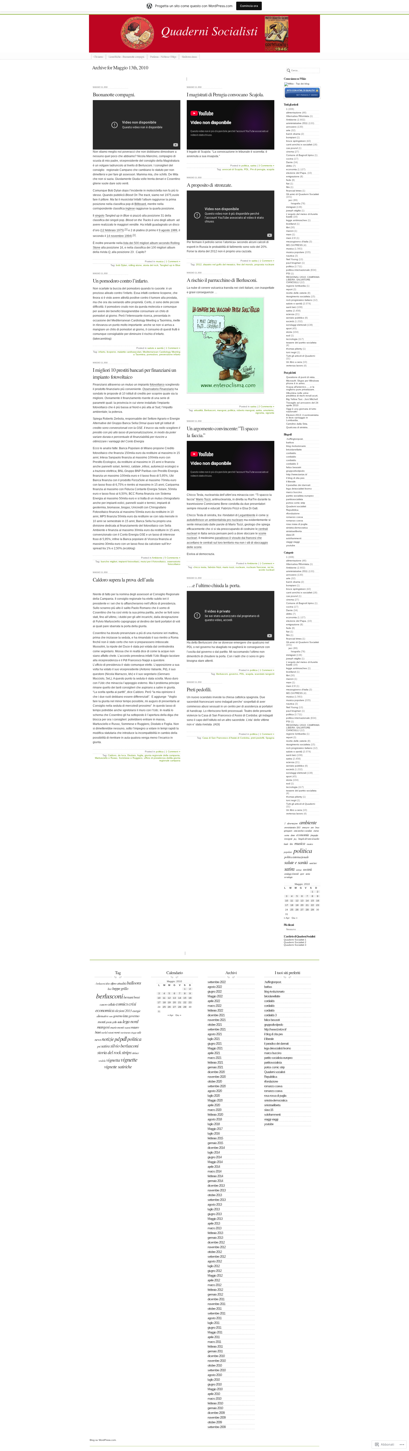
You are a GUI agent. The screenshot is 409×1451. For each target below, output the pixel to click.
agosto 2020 (215, 1091)
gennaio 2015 (215, 1143)
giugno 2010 (215, 1384)
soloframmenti (293, 538)
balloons (134, 983)
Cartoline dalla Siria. (297, 423)
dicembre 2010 (216, 1356)
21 (307, 905)
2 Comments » (266, 406)
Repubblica (292, 510)
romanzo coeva (294, 517)
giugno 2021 (215, 1043)
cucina (289, 158)
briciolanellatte (294, 449)
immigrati (291, 207)
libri (288, 227)
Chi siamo (98, 56)
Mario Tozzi (203, 499)
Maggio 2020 (215, 1100)
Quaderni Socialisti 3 (295, 945)
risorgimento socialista (298, 296)
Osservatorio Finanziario (158, 389)
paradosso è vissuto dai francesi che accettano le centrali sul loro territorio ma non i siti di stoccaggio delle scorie (227, 542)
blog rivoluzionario (296, 446)
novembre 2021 (217, 1020)
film (288, 187)
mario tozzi (228, 567)
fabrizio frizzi (214, 567)
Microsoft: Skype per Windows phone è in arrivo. (302, 382)
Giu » (295, 918)
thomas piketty (294, 348)
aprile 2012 (214, 1280)
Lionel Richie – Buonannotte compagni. (126, 56)
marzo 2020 (214, 1110)
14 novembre (115, 236)
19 (297, 905)
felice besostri (293, 467)
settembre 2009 (217, 1427)
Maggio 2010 (215, 1389)
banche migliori (109, 561)
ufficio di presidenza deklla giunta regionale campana (162, 759)
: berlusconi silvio (102, 983)
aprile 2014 (214, 1166)
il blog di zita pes (295, 478)
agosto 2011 (215, 1318)
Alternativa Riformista (297, 116)
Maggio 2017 (215, 1129)
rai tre (270, 567)
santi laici (291, 307)
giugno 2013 (215, 1214)
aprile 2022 (214, 1001)
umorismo (268, 410)
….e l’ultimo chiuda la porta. (213, 585)
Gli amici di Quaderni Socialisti (302, 194)
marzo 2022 (214, 1005)
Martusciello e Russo (106, 758)
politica (290, 266)
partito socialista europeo (300, 495)
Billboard (140, 204)
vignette (270, 413)
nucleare (240, 567)
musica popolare (295, 252)
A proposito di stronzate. (209, 184)
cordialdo (291, 453)
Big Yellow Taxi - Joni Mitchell (302, 399)
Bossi (137, 997)
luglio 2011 (213, 1323)
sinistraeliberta (294, 531)
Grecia (108, 1022)
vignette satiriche (118, 1066)
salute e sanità (294, 303)
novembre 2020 (217, 1076)
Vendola (102, 1060)
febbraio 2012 (215, 1289)
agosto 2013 (215, 1204)
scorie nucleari (266, 569)
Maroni (127, 1027)
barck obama (293, 134)
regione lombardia (296, 285)
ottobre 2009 (215, 1422)
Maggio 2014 (215, 1162)
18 (291, 905)
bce (109, 988)
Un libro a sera (294, 362)
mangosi (221, 410)
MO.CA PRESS (294, 245)
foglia (140, 755)
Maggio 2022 (215, 996)
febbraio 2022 (215, 1010)
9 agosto (164, 230)
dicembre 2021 (216, 1015)
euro (110, 1016)
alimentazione (293, 112)
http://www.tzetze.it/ (296, 474)
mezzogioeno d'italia (297, 241)
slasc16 (290, 534)
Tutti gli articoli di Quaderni (300, 356)
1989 (174, 230)
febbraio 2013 (215, 1233)
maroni (289, 231)
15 (312, 900)
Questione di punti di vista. (300, 377)
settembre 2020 (217, 1086)
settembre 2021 (217, 1029)
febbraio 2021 (215, 1062)
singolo (99, 215)
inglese (130, 208)
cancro (103, 1004)
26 (297, 909)
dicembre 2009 (216, 1413)
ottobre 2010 (215, 1365)
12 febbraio (108, 230)
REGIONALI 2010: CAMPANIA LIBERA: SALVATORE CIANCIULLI (302, 280)
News (98, 1039)
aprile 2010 (214, 1394)
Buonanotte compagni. (114, 94)
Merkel (104, 1032)
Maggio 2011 (215, 1332)
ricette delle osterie (296, 293)
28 (307, 909)
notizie (108, 1038)
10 (286, 900)
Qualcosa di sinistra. (297, 427)
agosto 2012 (215, 1261)
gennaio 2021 (215, 1067)
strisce (135, 1053)
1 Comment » (173, 261)
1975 (119, 230)
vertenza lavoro (294, 365)
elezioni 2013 (123, 1010)
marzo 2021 (214, 1058)
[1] (126, 229)
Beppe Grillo (120, 988)
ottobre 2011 (215, 1308)
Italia (120, 1022)
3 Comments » (266, 165)
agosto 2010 (215, 1375)
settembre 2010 (217, 1370)
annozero (291, 126)
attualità (198, 410)
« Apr (286, 918)
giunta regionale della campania (162, 755)
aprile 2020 (214, 1105)
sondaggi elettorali (296, 325)
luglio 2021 (214, 1039)
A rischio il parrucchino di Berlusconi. (222, 279)
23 (317, 905)
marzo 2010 (214, 1398)
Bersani (128, 996)
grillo (114, 1022)
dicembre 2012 (216, 1242)
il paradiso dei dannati (298, 485)
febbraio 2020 (215, 1114)
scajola (270, 169)
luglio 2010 (214, 1379)
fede (288, 180)
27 (302, 909)
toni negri (291, 352)
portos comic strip (295, 502)
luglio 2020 (214, 1095)
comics (122, 1003)
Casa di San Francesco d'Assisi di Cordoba (225, 738)
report (289, 289)
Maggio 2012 (215, 1275)
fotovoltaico (157, 384)
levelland (291, 223)
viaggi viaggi (293, 542)
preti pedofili (257, 738)
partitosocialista (294, 499)
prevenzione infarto (169, 354)
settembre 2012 (217, 1256)
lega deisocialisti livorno (299, 488)
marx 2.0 (291, 238)
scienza (290, 314)
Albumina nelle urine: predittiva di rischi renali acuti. (302, 394)
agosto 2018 (215, 1119)
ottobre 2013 (215, 1195)
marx (288, 234)
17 (286, 905)
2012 (199, 264)
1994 (127, 236)
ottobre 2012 (215, 1252)
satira (289, 310)
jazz (291, 200)
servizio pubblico (295, 317)
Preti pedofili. (199, 689)
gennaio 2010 (215, 1408)
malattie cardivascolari (129, 352)
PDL (246, 169)
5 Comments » (172, 557)
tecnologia (292, 339)
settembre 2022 (217, 982)
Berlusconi (210, 410)
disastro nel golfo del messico (219, 264)
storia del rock (150, 265)
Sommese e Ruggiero (130, 758)
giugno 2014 (215, 1157)
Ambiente (291, 119)
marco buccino (294, 492)
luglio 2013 (214, 1209)
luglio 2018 (214, 1124)
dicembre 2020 (216, 1072)
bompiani (291, 137)
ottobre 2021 (215, 1024)
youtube (290, 545)
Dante (289, 162)
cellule (111, 1004)
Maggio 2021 (215, 1048)
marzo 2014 (214, 1171)
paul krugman (293, 263)
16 (317, 900)
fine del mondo (245, 264)
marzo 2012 (214, 1285)
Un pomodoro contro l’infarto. (120, 280)
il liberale (291, 481)
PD (117, 1038)
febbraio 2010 (215, 1403)
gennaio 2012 (215, 1294)
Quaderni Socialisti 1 (295, 939)
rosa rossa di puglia (296, 524)
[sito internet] (302, 98)
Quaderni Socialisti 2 (295, 942)
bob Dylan (121, 265)
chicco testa (199, 567)
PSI (288, 273)
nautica (290, 255)
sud (288, 335)
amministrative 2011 (297, 123)
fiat (287, 183)
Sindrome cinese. (189, 56)
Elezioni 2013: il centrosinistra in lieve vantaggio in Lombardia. (302, 418)
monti (117, 1032)
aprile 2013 (214, 1223)
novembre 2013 (217, 1190)
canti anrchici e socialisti (299, 144)
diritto (289, 165)
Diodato (131, 755)
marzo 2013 (214, 1228)
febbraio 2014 (215, 1176)
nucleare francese (256, 567)
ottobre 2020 (215, 1081)
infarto (101, 352)
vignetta (259, 413)
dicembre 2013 (216, 1185)
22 (312, 905)
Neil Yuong (292, 259)
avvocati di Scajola (232, 169)
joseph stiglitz (293, 210)
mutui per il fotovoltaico (153, 561)
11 (291, 900)
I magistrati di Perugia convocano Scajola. (225, 94)
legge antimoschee (296, 220)
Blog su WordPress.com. (103, 1440)
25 (291, 909)
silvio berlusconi (124, 1046)
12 (297, 900)
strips (126, 1052)
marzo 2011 (214, 1342)
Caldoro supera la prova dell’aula (123, 579)
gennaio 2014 (215, 1181)
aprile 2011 (214, 1337)
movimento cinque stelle (130, 1032)
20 (302, 905)
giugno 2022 (215, 991)
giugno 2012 (215, 1271)
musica (290, 248)
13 (302, 900)
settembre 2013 (217, 1200)
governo (233, 674)
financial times (294, 190)
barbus (290, 442)
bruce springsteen (296, 141)
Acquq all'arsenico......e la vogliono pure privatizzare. (300, 388)
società (290, 321)
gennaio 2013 (215, 1237)
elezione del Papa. (296, 173)
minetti (110, 1032)
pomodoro (152, 354)
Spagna (270, 738)
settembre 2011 (216, 1313)
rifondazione (293, 513)
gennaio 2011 (215, 1351)
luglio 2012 (214, 1266)
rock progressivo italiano (299, 300)
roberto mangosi (245, 410)
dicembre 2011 (216, 1299)
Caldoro (112, 755)
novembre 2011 (216, 1304)
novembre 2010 (217, 1360)
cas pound (292, 148)
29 (312, 909)
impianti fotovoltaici (129, 561)
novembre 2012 (217, 1247)
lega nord (130, 1021)
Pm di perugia (257, 169)
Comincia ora (249, 6)
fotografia (295, 203)
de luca (122, 755)
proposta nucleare (264, 264)
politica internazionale (298, 270)
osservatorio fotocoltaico (173, 562)
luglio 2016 (214, 1133)
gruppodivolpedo (295, 471)
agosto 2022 (215, 987)
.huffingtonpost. (294, 439)
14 (307, 900)
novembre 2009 (217, 1417)
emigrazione (292, 176)
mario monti (117, 1027)
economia (291, 169)
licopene (111, 352)
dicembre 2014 (216, 1147)
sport (289, 328)
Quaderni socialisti (210, 47)
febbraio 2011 (215, 1346)
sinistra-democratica (297, 527)
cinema (290, 151)
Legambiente (246, 515)
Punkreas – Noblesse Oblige (163, 56)
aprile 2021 (214, 1053)
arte (288, 130)
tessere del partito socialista (301, 342)
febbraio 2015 (215, 1138)
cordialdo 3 (292, 463)
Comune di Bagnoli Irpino (300, 155)
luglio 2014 (214, 1152)
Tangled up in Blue (170, 265)
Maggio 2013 (215, 1218)
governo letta (120, 1015)
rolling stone (135, 265)
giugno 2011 (214, 1327)
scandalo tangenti (264, 674)
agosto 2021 (215, 1034)
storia (289, 332)
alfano (113, 983)
